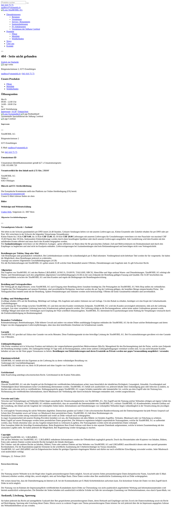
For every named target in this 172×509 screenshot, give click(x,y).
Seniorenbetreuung (20, 24)
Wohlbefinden (18, 39)
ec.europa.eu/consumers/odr (13, 194)
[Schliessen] (2, 223)
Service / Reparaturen (21, 22)
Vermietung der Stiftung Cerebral (26, 29)
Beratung (16, 17)
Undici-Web (6, 212)
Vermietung (17, 19)
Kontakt (9, 46)
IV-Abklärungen (19, 26)
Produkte (10, 31)
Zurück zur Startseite (10, 62)
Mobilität (15, 36)
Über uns (10, 43)
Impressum (5, 111)
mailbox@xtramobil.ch (11, 74)
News (8, 41)
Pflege (14, 34)
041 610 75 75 (28, 74)
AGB (14, 111)
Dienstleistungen (13, 14)
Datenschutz (23, 111)
